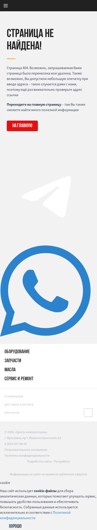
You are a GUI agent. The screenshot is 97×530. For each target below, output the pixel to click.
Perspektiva (62, 461)
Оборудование (17, 352)
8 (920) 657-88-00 (16, 444)
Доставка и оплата (19, 404)
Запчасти (13, 361)
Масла (10, 370)
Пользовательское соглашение (26, 450)
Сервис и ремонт (19, 379)
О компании (14, 396)
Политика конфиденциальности (27, 455)
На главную (22, 125)
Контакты (12, 412)
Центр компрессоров (60, 5)
